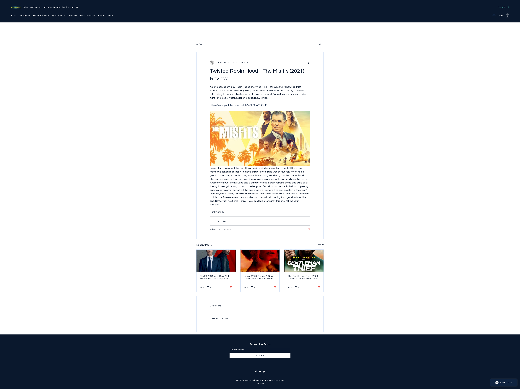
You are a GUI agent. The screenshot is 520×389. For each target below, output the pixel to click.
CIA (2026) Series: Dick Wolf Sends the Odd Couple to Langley (215, 277)
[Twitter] (260, 371)
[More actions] (308, 62)
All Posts (200, 44)
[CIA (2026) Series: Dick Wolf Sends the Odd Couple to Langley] (216, 261)
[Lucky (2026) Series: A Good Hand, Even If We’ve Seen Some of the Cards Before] (260, 261)
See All (321, 244)
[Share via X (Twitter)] (218, 221)
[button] (507, 15)
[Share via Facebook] (211, 221)
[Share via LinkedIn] (224, 221)
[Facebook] (256, 371)
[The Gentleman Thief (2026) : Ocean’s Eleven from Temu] (304, 261)
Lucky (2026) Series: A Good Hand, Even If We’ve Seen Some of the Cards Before (259, 277)
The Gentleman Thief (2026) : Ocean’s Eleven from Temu (303, 277)
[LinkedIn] (264, 371)
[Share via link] (231, 221)
